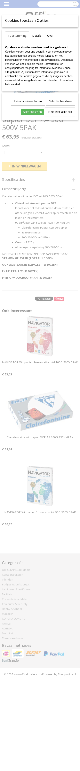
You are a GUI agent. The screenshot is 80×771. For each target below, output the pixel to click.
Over (50, 35)
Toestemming (17, 35)
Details (36, 35)
